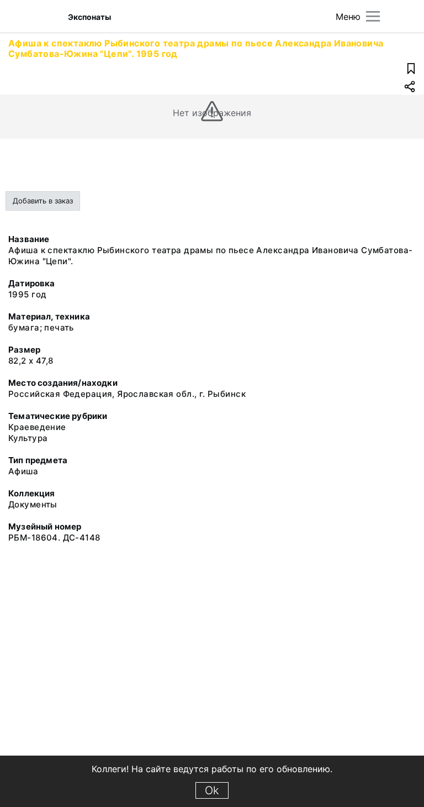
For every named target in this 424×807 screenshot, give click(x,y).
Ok (212, 790)
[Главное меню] (373, 16)
